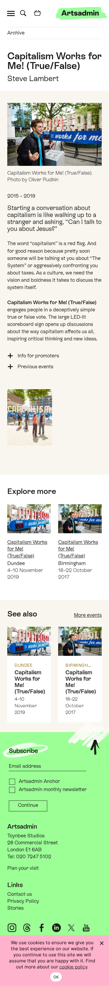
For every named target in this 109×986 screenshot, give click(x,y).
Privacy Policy (23, 901)
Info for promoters (38, 356)
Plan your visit (23, 868)
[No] (101, 943)
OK (56, 976)
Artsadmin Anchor (39, 781)
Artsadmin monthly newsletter (53, 789)
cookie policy (73, 967)
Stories (15, 908)
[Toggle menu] (12, 13)
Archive (16, 33)
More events (88, 615)
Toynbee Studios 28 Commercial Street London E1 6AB (32, 843)
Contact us (19, 894)
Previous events (35, 367)
